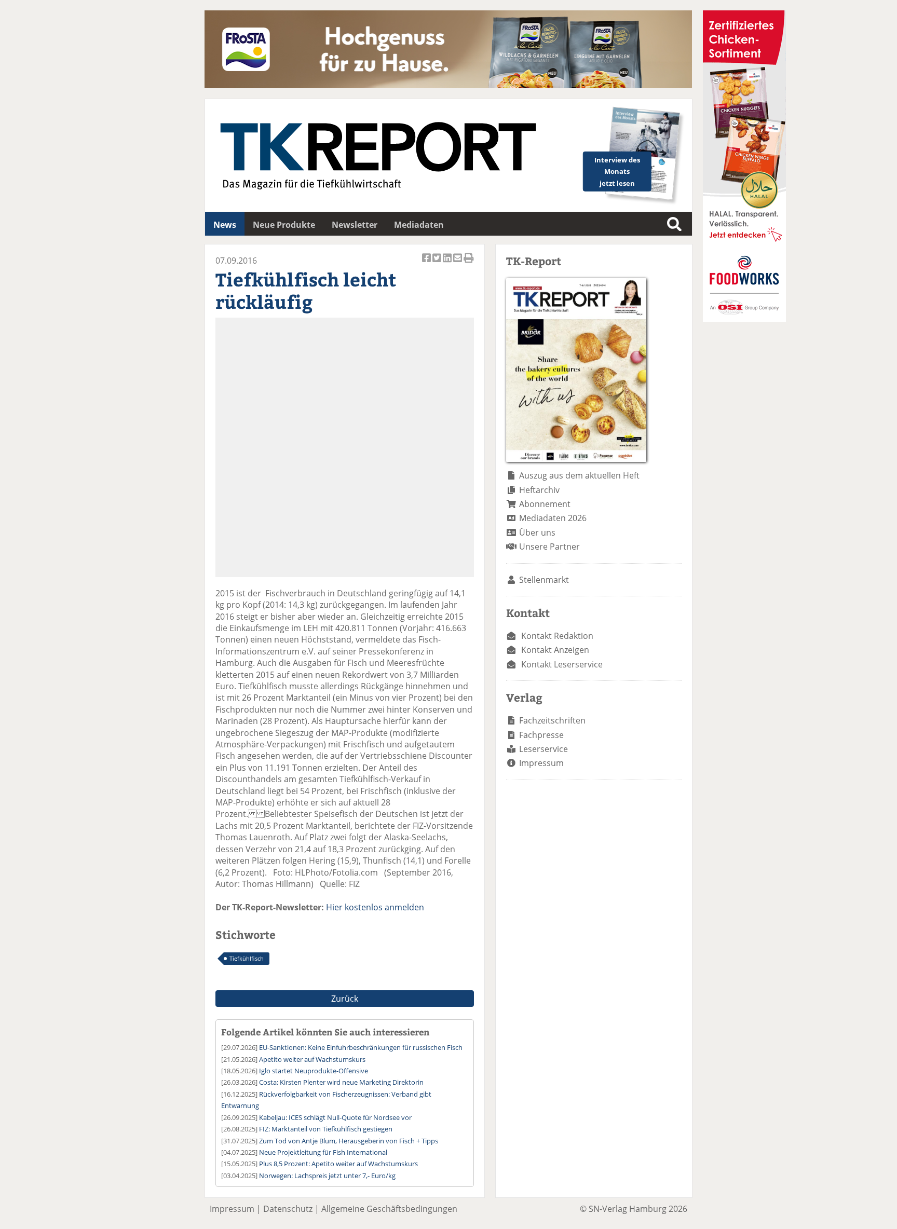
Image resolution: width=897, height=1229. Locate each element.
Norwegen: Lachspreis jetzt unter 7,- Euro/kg (327, 1175)
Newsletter (354, 224)
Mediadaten (419, 224)
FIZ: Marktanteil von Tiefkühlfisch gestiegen (325, 1129)
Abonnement (544, 504)
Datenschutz (287, 1208)
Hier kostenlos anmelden (375, 907)
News (224, 224)
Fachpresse (541, 735)
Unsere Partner (549, 546)
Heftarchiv (539, 490)
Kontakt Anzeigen (555, 650)
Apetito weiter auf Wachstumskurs (312, 1059)
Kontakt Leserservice (562, 664)
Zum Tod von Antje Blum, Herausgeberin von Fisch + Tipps (348, 1140)
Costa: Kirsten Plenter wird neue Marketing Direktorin (341, 1082)
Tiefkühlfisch (246, 958)
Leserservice (543, 749)
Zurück (344, 998)
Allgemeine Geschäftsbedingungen (389, 1208)
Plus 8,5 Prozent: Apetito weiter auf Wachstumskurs (338, 1163)
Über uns (537, 532)
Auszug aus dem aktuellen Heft (579, 475)
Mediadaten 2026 (553, 518)
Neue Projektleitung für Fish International (323, 1152)
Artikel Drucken (469, 263)
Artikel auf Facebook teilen (427, 263)
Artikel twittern (437, 263)
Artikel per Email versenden (458, 263)
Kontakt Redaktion (557, 635)
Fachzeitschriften (552, 720)
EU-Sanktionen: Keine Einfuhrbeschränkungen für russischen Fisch (361, 1047)
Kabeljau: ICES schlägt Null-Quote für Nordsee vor (335, 1117)
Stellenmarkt (544, 579)
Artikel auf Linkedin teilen (448, 263)
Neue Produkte (284, 224)
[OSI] (744, 318)
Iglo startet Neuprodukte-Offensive (313, 1070)
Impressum (541, 763)
